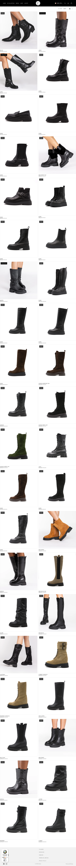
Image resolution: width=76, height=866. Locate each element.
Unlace (39, 863)
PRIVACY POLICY (42, 860)
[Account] (68, 3)
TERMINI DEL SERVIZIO (44, 857)
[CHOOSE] (35, 46)
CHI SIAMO (41, 849)
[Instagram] (6, 864)
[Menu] (7, 850)
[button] (65, 8)
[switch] (4, 860)
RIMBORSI (41, 855)
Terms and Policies (69, 864)
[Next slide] (35, 30)
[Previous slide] (2, 30)
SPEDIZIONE (41, 852)
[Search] (65, 3)
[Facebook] (4, 864)
